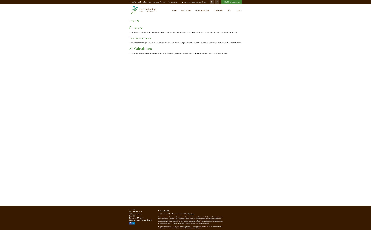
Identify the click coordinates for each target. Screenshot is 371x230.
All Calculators (140, 49)
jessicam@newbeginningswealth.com (195, 2)
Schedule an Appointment (232, 2)
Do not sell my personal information (193, 228)
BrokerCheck (191, 213)
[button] (174, 10)
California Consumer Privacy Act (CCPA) (206, 226)
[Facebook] (217, 2)
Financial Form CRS (164, 210)
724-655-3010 (175, 2)
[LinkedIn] (212, 2)
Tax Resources (140, 38)
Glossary (135, 28)
